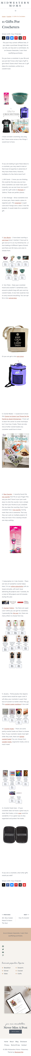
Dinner (6, 971)
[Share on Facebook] (7, 38)
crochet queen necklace (13, 704)
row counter (6, 497)
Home (6, 1041)
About (12, 1041)
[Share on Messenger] (12, 38)
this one (15, 613)
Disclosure (23, 1041)
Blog (16, 1041)
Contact (24, 1045)
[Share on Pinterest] (16, 38)
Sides (6, 973)
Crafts (20, 973)
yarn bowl (5, 240)
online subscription (17, 586)
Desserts (20, 968)
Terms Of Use (15, 1045)
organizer (18, 203)
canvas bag (13, 298)
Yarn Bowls (7, 237)
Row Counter (8, 494)
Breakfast (7, 968)
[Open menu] (15, 10)
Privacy (6, 1045)
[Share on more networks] (20, 38)
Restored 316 (19, 1052)
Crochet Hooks (9, 729)
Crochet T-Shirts (9, 608)
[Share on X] (3, 38)
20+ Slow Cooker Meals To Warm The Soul (7, 919)
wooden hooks (7, 742)
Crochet (20, 971)
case (19, 813)
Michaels (21, 190)
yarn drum (20, 356)
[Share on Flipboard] (24, 38)
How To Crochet (24, 916)
